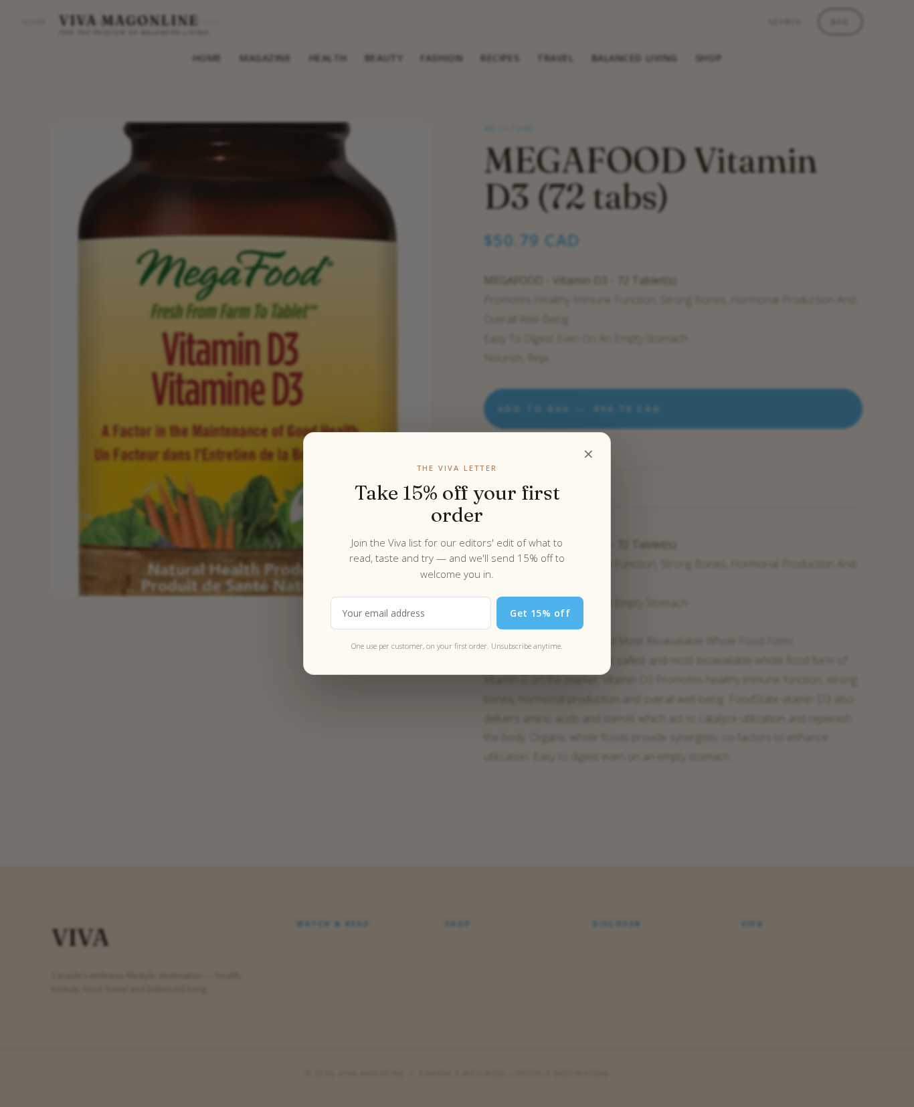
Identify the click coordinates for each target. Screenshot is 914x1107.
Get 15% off (540, 613)
